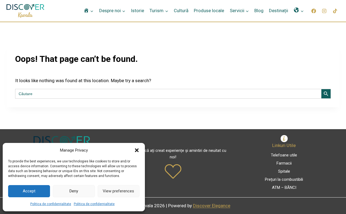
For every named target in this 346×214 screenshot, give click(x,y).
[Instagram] (324, 10)
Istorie (137, 10)
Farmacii (284, 163)
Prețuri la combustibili (284, 179)
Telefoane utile (284, 155)
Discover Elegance (211, 205)
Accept (29, 191)
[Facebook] (313, 10)
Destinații (278, 10)
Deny (73, 191)
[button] (136, 150)
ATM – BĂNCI (284, 187)
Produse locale (209, 10)
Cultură (181, 10)
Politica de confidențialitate (50, 204)
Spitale (284, 171)
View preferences (118, 191)
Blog (259, 10)
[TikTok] (335, 10)
